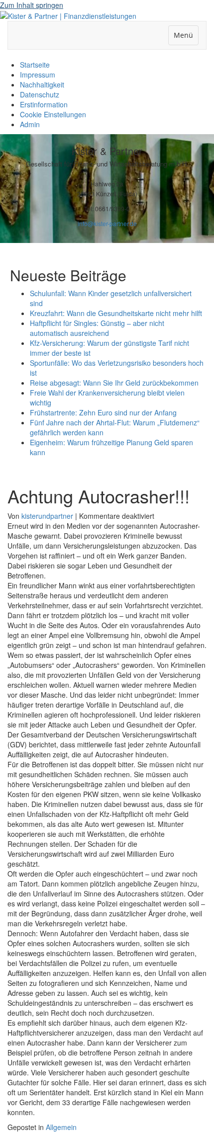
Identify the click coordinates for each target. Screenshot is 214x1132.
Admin (30, 124)
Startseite (35, 65)
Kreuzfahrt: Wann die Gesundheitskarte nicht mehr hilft (116, 313)
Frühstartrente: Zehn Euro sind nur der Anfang (103, 412)
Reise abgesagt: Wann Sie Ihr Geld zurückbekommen (114, 383)
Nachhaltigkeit (42, 84)
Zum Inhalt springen (31, 5)
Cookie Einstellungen (53, 114)
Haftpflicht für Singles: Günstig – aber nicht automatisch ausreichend (97, 328)
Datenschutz (39, 94)
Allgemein (61, 1127)
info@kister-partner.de (107, 223)
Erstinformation (44, 104)
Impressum (37, 75)
